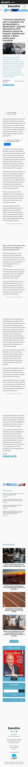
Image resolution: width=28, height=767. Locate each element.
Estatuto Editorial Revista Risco (14, 741)
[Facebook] (4, 85)
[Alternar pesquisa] (3, 6)
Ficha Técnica (14, 734)
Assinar (14, 679)
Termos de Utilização (14, 745)
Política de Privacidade (14, 747)
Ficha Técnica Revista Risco (14, 736)
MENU (13, 2)
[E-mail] (13, 85)
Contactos (14, 749)
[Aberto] (24, 6)
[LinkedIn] (8, 85)
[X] (6, 85)
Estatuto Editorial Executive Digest (14, 739)
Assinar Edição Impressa (14, 742)
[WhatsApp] (11, 85)
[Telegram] (15, 456)
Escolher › (7, 144)
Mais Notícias (14, 641)
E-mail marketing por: (14, 752)
